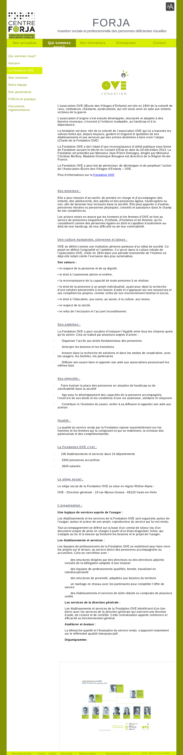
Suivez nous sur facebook (118, 753)
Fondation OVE (104, 174)
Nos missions (18, 77)
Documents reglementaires (19, 108)
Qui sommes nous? (22, 56)
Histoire (14, 63)
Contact (52, 753)
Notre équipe (17, 85)
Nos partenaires (19, 92)
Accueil (41, 753)
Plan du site (66, 753)
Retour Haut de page (21, 753)
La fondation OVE (21, 70)
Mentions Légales (87, 753)
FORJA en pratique (22, 99)
